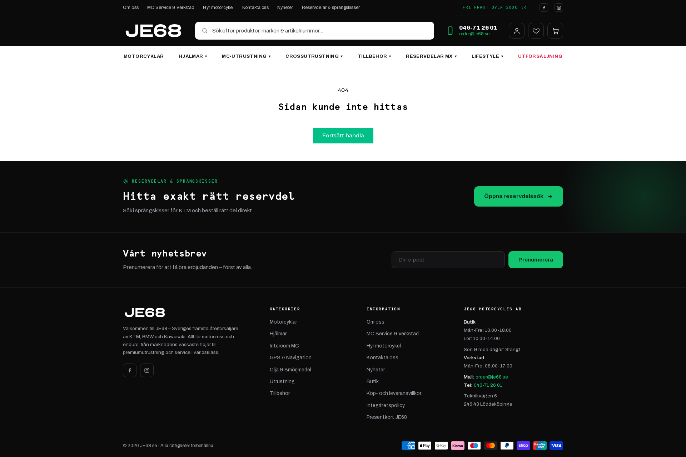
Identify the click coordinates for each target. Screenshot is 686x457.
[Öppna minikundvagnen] (555, 31)
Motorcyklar (144, 56)
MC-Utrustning (246, 56)
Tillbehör (374, 56)
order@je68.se (474, 33)
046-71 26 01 (488, 385)
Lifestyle (487, 56)
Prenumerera (535, 260)
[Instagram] (559, 7)
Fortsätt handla (343, 135)
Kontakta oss (255, 7)
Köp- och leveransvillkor (394, 393)
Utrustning (282, 381)
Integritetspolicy (386, 405)
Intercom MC (284, 346)
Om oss (131, 7)
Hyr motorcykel (218, 7)
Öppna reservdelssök (513, 196)
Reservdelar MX (431, 56)
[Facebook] (544, 7)
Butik (373, 381)
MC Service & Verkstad (171, 7)
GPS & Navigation (291, 357)
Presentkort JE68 (387, 417)
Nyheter (285, 7)
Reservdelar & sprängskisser (331, 7)
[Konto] (517, 31)
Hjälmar (193, 56)
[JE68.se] (153, 31)
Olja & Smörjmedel (290, 369)
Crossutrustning (314, 56)
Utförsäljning (540, 56)
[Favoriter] (536, 31)
